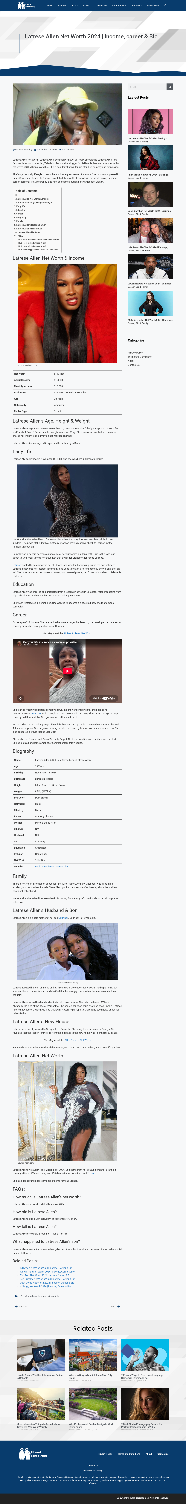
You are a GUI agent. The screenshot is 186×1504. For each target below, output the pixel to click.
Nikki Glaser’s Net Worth (78, 1040)
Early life (20, 206)
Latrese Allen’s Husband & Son (31, 225)
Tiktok (90, 1173)
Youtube (36, 713)
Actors (74, 5)
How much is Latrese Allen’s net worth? (41, 239)
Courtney (63, 917)
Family (19, 221)
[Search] (170, 86)
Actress (87, 5)
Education (21, 210)
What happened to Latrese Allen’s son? (40, 250)
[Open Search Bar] (165, 5)
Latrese (17, 565)
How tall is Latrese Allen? (34, 246)
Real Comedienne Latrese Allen (52, 866)
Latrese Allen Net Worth (29, 232)
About (131, 360)
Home (50, 5)
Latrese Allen (53, 1296)
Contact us (134, 364)
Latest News (153, 5)
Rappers (62, 5)
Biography (21, 217)
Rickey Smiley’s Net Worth (78, 633)
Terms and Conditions (140, 356)
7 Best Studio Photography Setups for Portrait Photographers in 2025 (141, 1426)
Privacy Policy (135, 352)
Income (42, 1296)
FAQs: (20, 236)
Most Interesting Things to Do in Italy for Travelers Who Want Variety (38, 1426)
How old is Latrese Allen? (34, 243)
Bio (22, 1296)
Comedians (101, 5)
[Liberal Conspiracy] (26, 5)
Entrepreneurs (119, 5)
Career (19, 213)
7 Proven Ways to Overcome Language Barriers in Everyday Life (142, 1377)
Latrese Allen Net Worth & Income (33, 199)
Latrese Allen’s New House (29, 228)
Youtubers (137, 5)
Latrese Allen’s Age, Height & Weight (34, 202)
